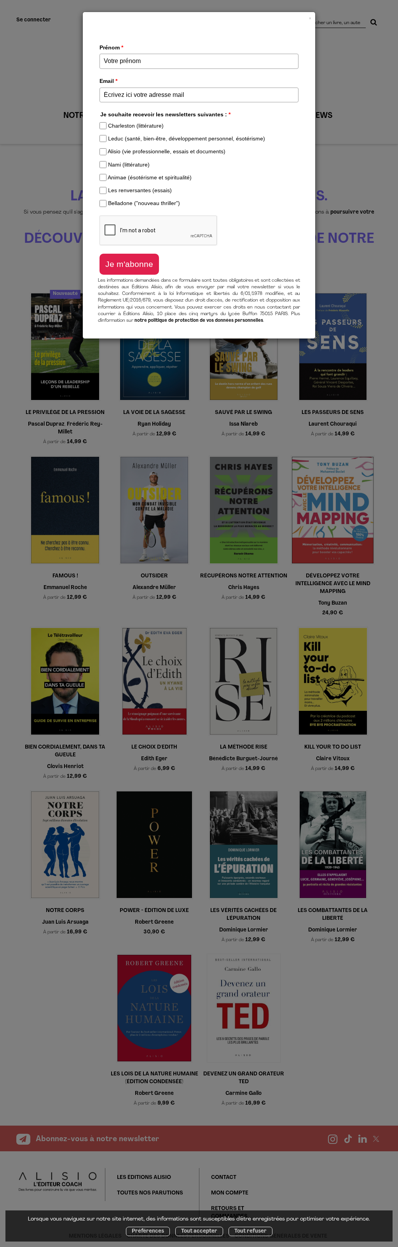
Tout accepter (199, 1231)
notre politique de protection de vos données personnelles (198, 320)
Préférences (148, 1231)
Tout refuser (250, 1231)
